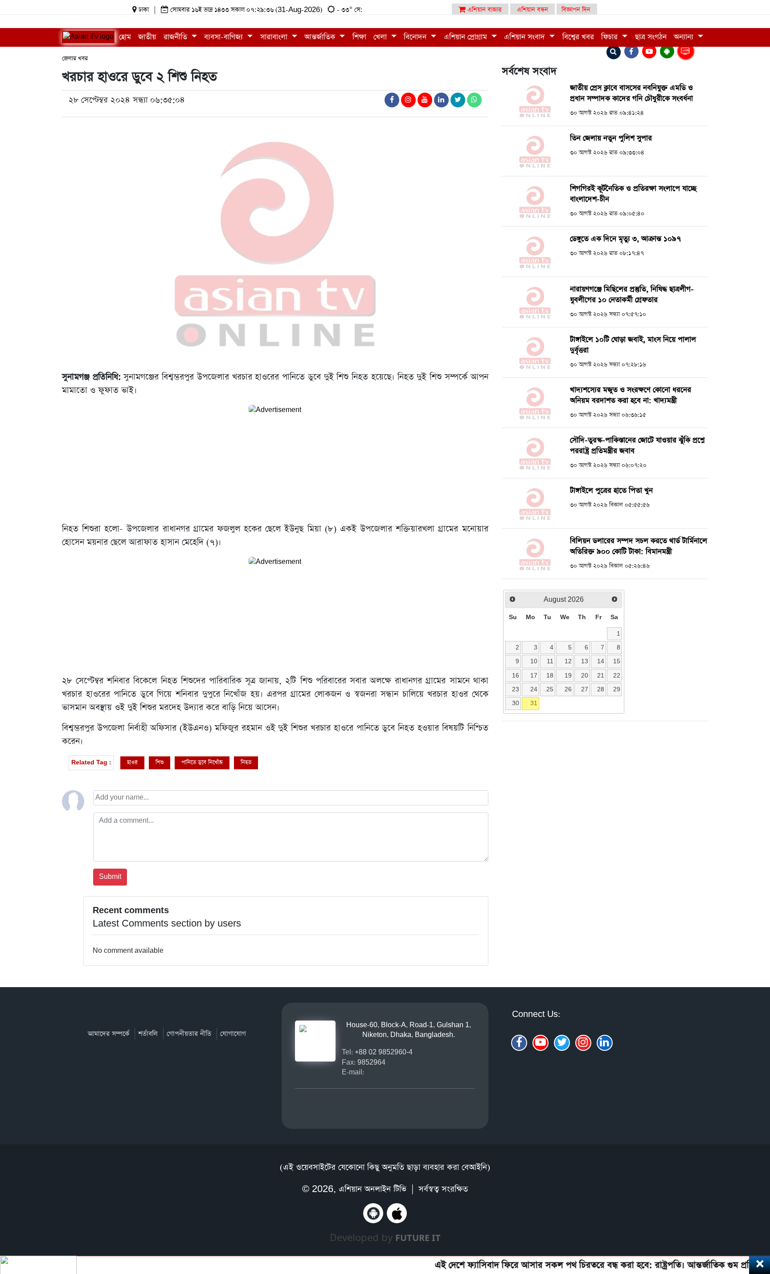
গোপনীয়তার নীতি (189, 1033)
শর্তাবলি (148, 1033)
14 (600, 661)
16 (515, 675)
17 (533, 675)
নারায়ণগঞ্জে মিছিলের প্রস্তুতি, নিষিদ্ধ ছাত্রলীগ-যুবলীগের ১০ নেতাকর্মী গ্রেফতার (632, 294)
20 (584, 675)
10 (533, 661)
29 (616, 689)
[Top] (751, 1213)
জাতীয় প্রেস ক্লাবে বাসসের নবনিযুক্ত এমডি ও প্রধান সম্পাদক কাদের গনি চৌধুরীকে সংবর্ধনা (631, 93)
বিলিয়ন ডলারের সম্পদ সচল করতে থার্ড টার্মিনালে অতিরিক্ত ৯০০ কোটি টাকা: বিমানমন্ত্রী (638, 546)
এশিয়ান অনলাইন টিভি (372, 1189)
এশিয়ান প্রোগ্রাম (466, 37)
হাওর (132, 762)
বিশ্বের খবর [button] (578, 37)
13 (584, 661)
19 (568, 675)
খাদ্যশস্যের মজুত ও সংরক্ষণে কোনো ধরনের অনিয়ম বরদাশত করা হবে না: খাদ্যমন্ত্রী (630, 395)
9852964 (371, 1062)
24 (533, 689)
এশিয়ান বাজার (484, 9)
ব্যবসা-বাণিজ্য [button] (224, 37)
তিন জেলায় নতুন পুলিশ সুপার (611, 138)
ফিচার (610, 37)
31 (533, 702)
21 (600, 675)
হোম (125, 37)
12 (568, 661)
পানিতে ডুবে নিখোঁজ (202, 762)
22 (616, 675)
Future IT (418, 1238)
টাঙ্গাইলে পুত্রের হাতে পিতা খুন (611, 491)
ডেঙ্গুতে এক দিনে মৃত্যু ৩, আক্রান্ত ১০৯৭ (625, 239)
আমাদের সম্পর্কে (108, 1033)
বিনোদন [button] (416, 37)
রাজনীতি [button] (176, 37)
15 (616, 661)
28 (600, 689)
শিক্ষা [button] (359, 37)
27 (584, 689)
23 (515, 689)
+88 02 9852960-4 (384, 1052)
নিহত (246, 762)
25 (549, 689)
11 (550, 661)
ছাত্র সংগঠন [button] (651, 37)
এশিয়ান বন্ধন (532, 9)
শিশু (160, 762)
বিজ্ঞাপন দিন (575, 9)
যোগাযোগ (233, 1033)
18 (549, 675)
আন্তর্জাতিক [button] (320, 37)
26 (568, 689)
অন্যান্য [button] (685, 37)
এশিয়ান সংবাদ (525, 37)
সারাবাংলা (275, 37)
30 (515, 702)
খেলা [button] (381, 37)
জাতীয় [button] (147, 37)
